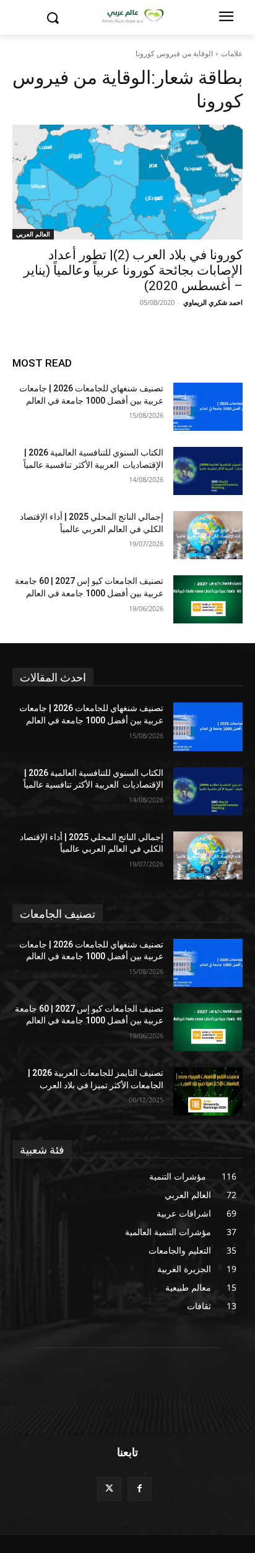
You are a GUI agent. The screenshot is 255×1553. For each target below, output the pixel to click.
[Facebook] (139, 1489)
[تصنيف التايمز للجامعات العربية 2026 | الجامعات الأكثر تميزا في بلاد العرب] (208, 1091)
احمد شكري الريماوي (213, 302)
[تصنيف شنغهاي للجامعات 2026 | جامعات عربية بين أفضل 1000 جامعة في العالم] (208, 407)
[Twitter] (109, 1489)
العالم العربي (33, 234)
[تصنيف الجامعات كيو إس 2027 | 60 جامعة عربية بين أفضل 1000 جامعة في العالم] (208, 599)
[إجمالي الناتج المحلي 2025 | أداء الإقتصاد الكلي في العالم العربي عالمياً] (208, 535)
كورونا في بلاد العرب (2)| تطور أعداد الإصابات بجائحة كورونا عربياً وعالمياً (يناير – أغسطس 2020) (133, 270)
